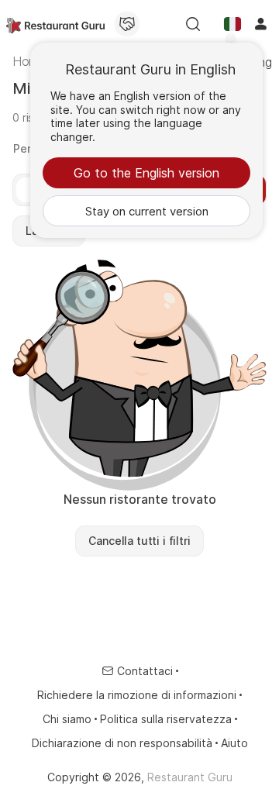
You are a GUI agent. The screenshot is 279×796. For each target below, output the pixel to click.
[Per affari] (127, 24)
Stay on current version (146, 211)
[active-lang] (232, 24)
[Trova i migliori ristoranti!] (55, 24)
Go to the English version (146, 173)
